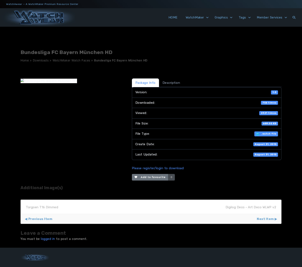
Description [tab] (171, 83)
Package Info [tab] (145, 83)
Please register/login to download (158, 168)
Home (25, 60)
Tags (242, 17)
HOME (173, 17)
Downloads (41, 60)
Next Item (265, 219)
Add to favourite (152, 177)
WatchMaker (195, 17)
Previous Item (40, 219)
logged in (48, 239)
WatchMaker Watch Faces (71, 60)
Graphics (221, 17)
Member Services (269, 17)
